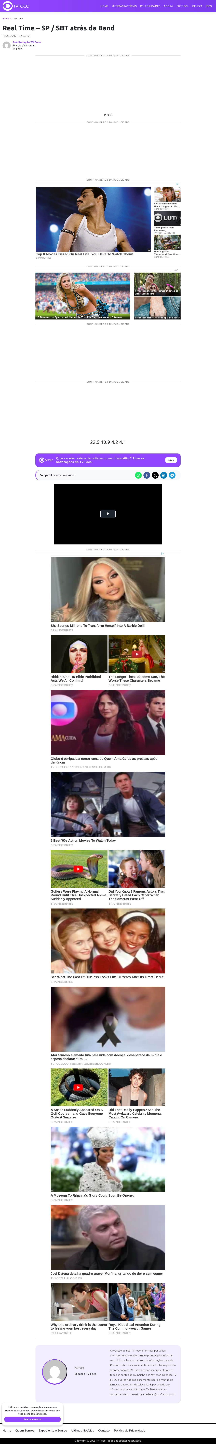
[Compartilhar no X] (155, 475)
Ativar (171, 460)
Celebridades (150, 6)
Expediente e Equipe (53, 1430)
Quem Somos (24, 1430)
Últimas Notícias (124, 6)
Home (104, 6)
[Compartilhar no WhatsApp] (138, 475)
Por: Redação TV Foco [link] (27, 42)
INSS (209, 6)
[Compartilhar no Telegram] (172, 475)
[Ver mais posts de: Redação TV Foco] (7, 46)
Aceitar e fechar (32, 1419)
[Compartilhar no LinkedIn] (163, 475)
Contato (104, 1430)
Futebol (183, 6)
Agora (168, 6)
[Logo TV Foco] (16, 6)
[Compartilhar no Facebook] (146, 475)
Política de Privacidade (129, 1430)
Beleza (197, 6)
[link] (54, 1372)
